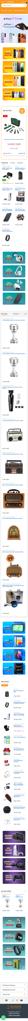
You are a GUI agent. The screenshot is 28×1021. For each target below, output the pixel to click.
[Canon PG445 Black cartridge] (7, 763)
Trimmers (11, 385)
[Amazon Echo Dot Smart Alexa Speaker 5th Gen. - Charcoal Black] (7, 809)
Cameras (17, 187)
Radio (13, 419)
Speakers (17, 166)
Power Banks (5, 208)
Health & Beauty (5, 228)
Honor (15, 735)
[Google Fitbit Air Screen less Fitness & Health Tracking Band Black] (7, 704)
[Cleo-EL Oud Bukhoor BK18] (7, 693)
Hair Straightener (17, 794)
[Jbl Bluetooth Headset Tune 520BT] (7, 774)
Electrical (21, 187)
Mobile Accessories (16, 584)
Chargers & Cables (6, 166)
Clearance (16, 10)
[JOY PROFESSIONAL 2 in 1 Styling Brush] (7, 798)
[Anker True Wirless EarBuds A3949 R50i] (7, 786)
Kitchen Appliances (6, 318)
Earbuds (4, 584)
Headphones (9, 584)
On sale (12, 163)
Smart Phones (20, 735)
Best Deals (4, 314)
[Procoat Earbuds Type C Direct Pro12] (7, 821)
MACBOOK (16, 314)
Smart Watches (18, 208)
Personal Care (5, 385)
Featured (20, 163)
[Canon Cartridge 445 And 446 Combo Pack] (7, 751)
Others (12, 318)
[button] (3, 1017)
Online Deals (22, 10)
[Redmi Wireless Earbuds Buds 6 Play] (7, 728)
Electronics (9, 419)
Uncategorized (5, 187)
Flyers (10, 10)
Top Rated (4, 163)
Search (24, 5)
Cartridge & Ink (17, 747)
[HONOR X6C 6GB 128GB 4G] (7, 739)
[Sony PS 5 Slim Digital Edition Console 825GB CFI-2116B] (7, 716)
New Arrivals (4, 10)
